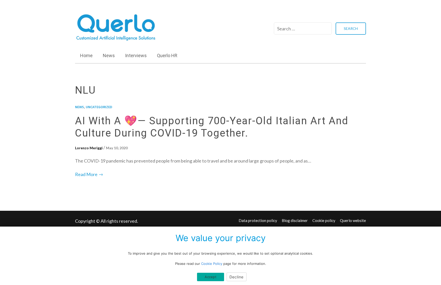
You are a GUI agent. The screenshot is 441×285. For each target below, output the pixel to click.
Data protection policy (258, 220)
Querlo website (353, 220)
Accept (210, 277)
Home (86, 55)
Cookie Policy (211, 264)
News (109, 55)
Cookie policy (323, 220)
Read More (89, 174)
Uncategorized (99, 107)
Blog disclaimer (295, 220)
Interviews (136, 55)
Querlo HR (167, 55)
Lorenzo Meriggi (89, 148)
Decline (236, 277)
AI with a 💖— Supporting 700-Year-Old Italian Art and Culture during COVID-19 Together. (211, 127)
